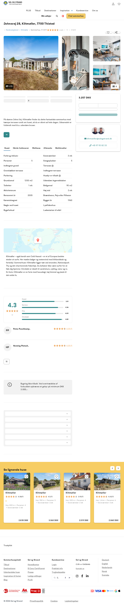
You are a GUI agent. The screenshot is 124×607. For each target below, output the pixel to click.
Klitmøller (24, 30)
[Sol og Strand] (13, 3)
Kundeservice (82, 10)
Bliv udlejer (46, 16)
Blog (5, 580)
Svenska (105, 575)
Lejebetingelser (71, 601)
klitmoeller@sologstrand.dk (99, 138)
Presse (31, 572)
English (105, 563)
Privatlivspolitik (36, 601)
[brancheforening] (12, 592)
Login (54, 564)
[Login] (113, 4)
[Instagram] (77, 576)
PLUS (28, 10)
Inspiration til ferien (12, 576)
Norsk (104, 571)
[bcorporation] (44, 592)
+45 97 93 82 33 (99, 145)
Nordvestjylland (12, 30)
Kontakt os (80, 568)
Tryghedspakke (58, 572)
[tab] (8, 489)
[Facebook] (82, 576)
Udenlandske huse (12, 572)
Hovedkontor (33, 564)
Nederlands (107, 567)
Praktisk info (57, 568)
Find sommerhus (75, 16)
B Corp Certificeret (36, 568)
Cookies (54, 601)
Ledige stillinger (35, 576)
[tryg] (36, 592)
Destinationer (50, 10)
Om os (95, 10)
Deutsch (105, 560)
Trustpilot (8, 545)
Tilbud (37, 10)
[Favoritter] (119, 4)
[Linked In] (87, 576)
